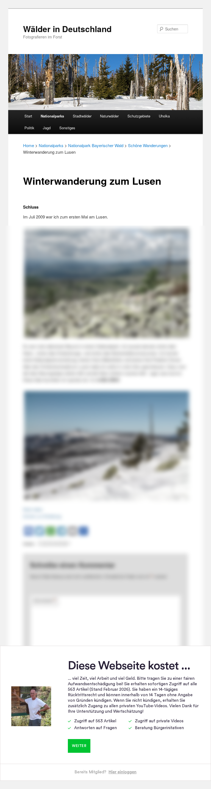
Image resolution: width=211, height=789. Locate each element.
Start (28, 116)
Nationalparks (52, 116)
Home (28, 145)
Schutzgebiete (138, 116)
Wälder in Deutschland (67, 29)
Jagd (47, 127)
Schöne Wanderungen (148, 145)
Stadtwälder (82, 116)
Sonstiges (67, 127)
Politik (29, 127)
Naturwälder (109, 116)
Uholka (164, 116)
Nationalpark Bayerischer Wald (95, 145)
